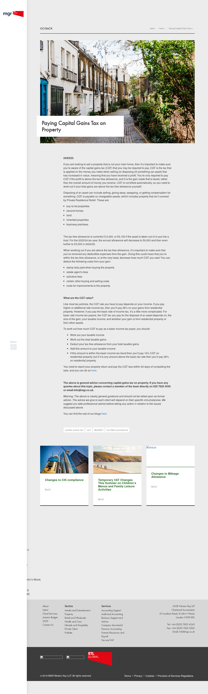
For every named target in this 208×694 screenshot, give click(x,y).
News (161, 28)
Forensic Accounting (111, 629)
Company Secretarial (112, 625)
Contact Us (48, 625)
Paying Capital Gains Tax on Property (185, 28)
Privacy (138, 675)
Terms (127, 675)
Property (69, 614)
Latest (152, 28)
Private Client (71, 629)
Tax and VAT (107, 640)
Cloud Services (50, 613)
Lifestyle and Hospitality (76, 625)
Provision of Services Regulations (175, 675)
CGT (89, 430)
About (45, 606)
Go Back (46, 28)
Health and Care (73, 621)
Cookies (150, 675)
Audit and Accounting (112, 614)
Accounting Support (111, 610)
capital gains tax (74, 430)
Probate (68, 632)
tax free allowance (117, 430)
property (98, 430)
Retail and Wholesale (75, 618)
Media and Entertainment (77, 610)
